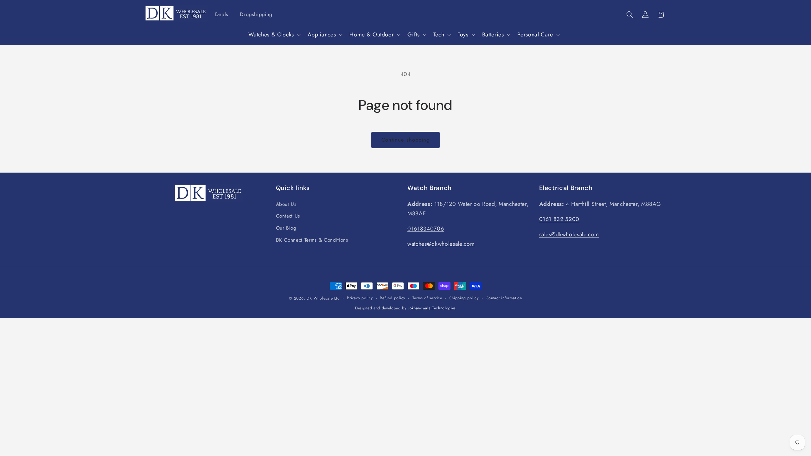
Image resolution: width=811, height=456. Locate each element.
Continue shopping (405, 139)
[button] (273, 34)
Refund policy (392, 298)
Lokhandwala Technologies (432, 308)
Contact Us (288, 215)
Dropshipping (256, 14)
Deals (221, 14)
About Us (286, 204)
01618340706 (425, 229)
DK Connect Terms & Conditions (312, 240)
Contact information (504, 298)
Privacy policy (360, 298)
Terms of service (427, 298)
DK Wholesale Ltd (323, 298)
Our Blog (286, 228)
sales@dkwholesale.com (569, 234)
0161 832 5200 (559, 219)
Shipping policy (464, 298)
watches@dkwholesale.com (441, 244)
